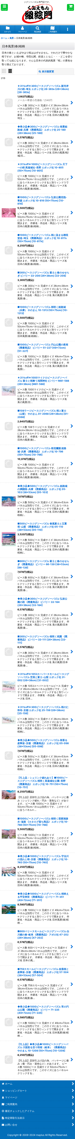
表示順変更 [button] (48, 71)
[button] (4, 7)
